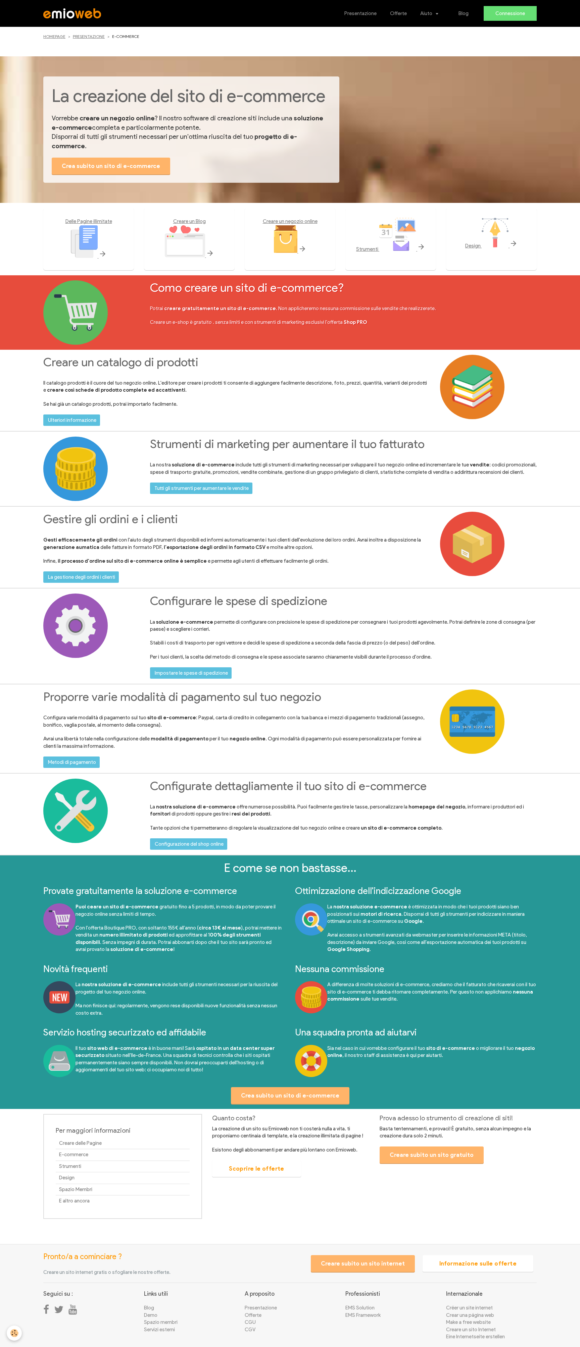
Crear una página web (470, 1315)
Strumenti (390, 249)
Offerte (398, 13)
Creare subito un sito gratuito (432, 1155)
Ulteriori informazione (72, 420)
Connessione (510, 13)
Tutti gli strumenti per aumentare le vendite (201, 488)
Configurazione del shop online (189, 844)
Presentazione (360, 13)
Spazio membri (161, 1322)
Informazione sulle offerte (478, 1263)
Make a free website (468, 1322)
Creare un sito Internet (471, 1330)
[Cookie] (14, 1333)
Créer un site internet (469, 1308)
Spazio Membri (75, 1189)
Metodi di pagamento (72, 762)
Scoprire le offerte (256, 1168)
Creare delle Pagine (80, 1143)
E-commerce (73, 1155)
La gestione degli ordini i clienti (81, 577)
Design (491, 246)
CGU (250, 1322)
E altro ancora (74, 1201)
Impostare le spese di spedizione (191, 673)
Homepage (54, 36)
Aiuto (426, 13)
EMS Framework (363, 1315)
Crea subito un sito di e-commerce (111, 166)
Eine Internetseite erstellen (475, 1337)
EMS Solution (360, 1308)
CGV (250, 1330)
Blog (463, 13)
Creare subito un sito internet (363, 1263)
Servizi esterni (159, 1330)
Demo (150, 1315)
